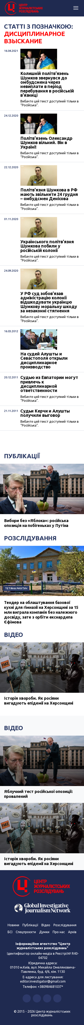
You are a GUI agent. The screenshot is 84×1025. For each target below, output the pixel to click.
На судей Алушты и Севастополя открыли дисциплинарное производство (44, 360)
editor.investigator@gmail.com (43, 981)
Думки (44, 932)
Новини (13, 925)
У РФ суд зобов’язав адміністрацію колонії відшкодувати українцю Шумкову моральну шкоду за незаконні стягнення (48, 302)
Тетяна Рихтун (16, 588)
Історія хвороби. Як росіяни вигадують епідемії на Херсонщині (38, 700)
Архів (72, 932)
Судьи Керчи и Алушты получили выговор (45, 413)
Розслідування (30, 538)
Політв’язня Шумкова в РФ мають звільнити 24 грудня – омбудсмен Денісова (49, 194)
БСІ (10, 932)
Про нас (59, 932)
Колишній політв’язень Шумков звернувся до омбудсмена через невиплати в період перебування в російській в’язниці (47, 84)
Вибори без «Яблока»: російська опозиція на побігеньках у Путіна (36, 523)
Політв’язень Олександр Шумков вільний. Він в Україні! (46, 142)
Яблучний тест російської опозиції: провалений (38, 794)
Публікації (22, 456)
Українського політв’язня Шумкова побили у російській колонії (47, 246)
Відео (13, 634)
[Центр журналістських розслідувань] (23, 8)
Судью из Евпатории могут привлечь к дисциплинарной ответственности (49, 384)
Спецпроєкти (26, 932)
